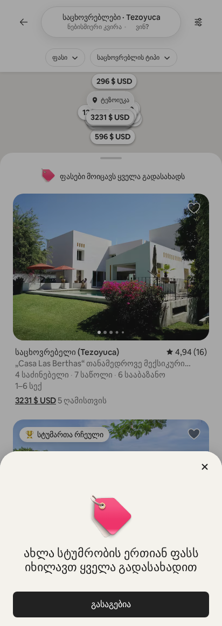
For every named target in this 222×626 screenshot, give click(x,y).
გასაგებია (111, 604)
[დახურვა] (204, 467)
